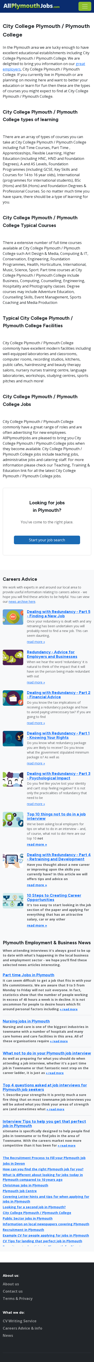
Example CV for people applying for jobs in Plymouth (46, 1235)
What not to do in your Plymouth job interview (47, 1053)
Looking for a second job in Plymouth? (34, 1207)
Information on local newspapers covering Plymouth (46, 1224)
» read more (69, 1009)
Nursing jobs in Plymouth (26, 1021)
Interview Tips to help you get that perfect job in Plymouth (44, 1123)
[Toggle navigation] (84, 6)
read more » (36, 642)
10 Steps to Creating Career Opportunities (54, 897)
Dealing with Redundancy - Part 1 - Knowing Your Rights (58, 735)
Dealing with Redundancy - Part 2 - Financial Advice (58, 694)
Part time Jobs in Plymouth (28, 974)
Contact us (13, 1291)
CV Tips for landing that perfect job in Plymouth (42, 1241)
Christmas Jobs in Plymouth (25, 1185)
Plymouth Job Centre (20, 1191)
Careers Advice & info (22, 1328)
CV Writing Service (20, 1320)
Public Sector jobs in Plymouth (27, 1218)
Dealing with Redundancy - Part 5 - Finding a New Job (58, 613)
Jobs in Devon (14, 1163)
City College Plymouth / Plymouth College (37, 1213)
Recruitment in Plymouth (23, 1230)
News (8, 1335)
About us (11, 1283)
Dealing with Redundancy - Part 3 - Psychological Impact (58, 775)
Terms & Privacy (17, 1298)
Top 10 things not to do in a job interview (56, 816)
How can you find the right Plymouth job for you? (43, 1169)
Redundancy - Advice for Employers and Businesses (52, 654)
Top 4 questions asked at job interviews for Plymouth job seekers (45, 1087)
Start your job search (47, 539)
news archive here (22, 601)
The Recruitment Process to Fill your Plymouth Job (44, 1158)
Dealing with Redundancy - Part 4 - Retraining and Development (59, 856)
